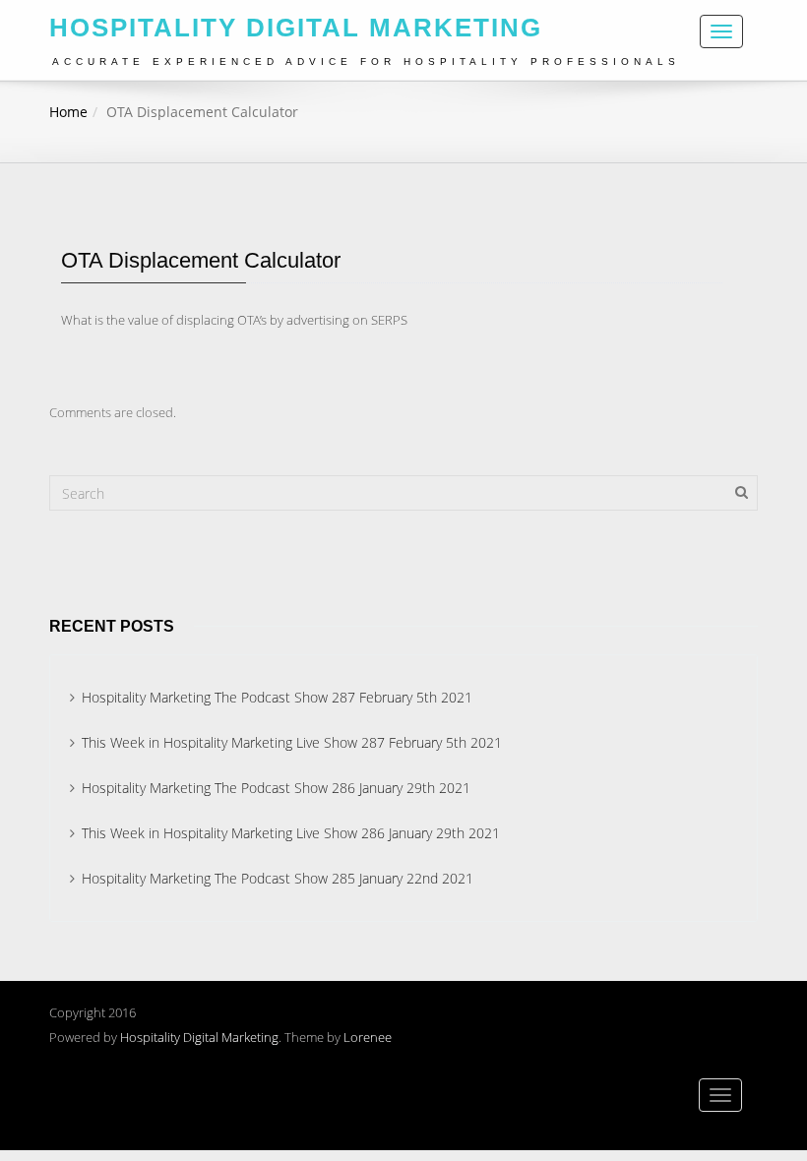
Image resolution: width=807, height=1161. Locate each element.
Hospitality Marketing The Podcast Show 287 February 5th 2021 (277, 697)
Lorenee (367, 1037)
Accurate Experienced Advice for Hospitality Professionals (366, 61)
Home (68, 111)
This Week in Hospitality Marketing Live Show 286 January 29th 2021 (291, 833)
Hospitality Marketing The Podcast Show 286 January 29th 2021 (276, 787)
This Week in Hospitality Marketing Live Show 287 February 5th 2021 (292, 742)
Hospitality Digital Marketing (199, 1037)
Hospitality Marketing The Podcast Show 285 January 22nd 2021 (277, 878)
